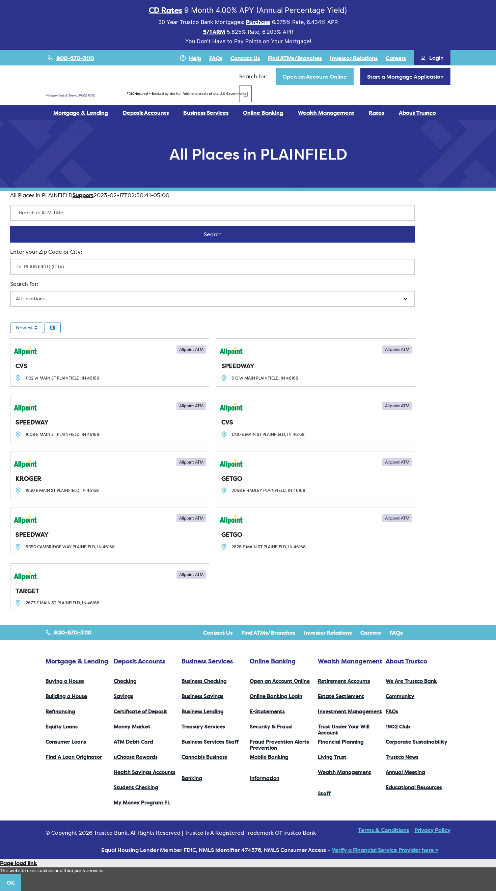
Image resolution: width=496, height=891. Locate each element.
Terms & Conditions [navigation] (383, 830)
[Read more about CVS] (109, 362)
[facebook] (416, 632)
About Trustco (406, 661)
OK (11, 882)
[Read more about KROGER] (109, 475)
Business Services (207, 661)
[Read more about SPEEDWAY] (315, 362)
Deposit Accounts (139, 661)
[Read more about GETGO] (315, 475)
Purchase (258, 22)
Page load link (18, 863)
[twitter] (427, 632)
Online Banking (273, 661)
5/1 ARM (214, 31)
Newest (25, 328)
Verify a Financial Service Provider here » (385, 850)
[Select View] (53, 328)
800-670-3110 (75, 58)
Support (83, 195)
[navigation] (315, 76)
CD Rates (165, 10)
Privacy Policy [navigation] (432, 830)
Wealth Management (350, 661)
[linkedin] (448, 632)
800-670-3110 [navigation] (71, 632)
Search (221, 234)
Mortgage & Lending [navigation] (77, 661)
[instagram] (438, 632)
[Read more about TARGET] (109, 587)
